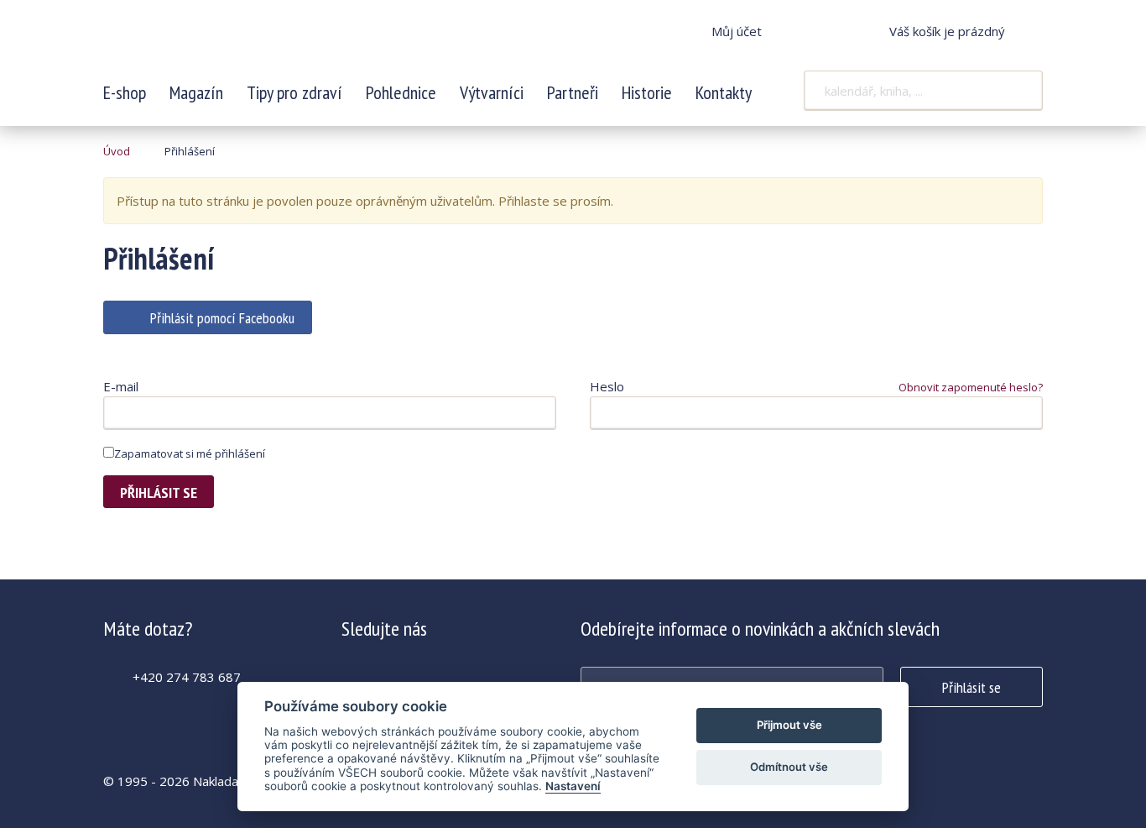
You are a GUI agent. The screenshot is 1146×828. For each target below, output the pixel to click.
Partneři (572, 92)
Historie (647, 92)
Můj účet (736, 31)
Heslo (607, 386)
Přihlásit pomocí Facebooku (222, 318)
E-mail (120, 386)
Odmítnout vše (789, 766)
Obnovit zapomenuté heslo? (971, 387)
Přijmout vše (789, 724)
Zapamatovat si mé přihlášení (189, 453)
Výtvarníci (492, 92)
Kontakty (723, 92)
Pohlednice (401, 92)
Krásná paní (214, 42)
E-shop (124, 92)
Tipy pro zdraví (294, 92)
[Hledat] (1019, 90)
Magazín (196, 92)
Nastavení (573, 786)
